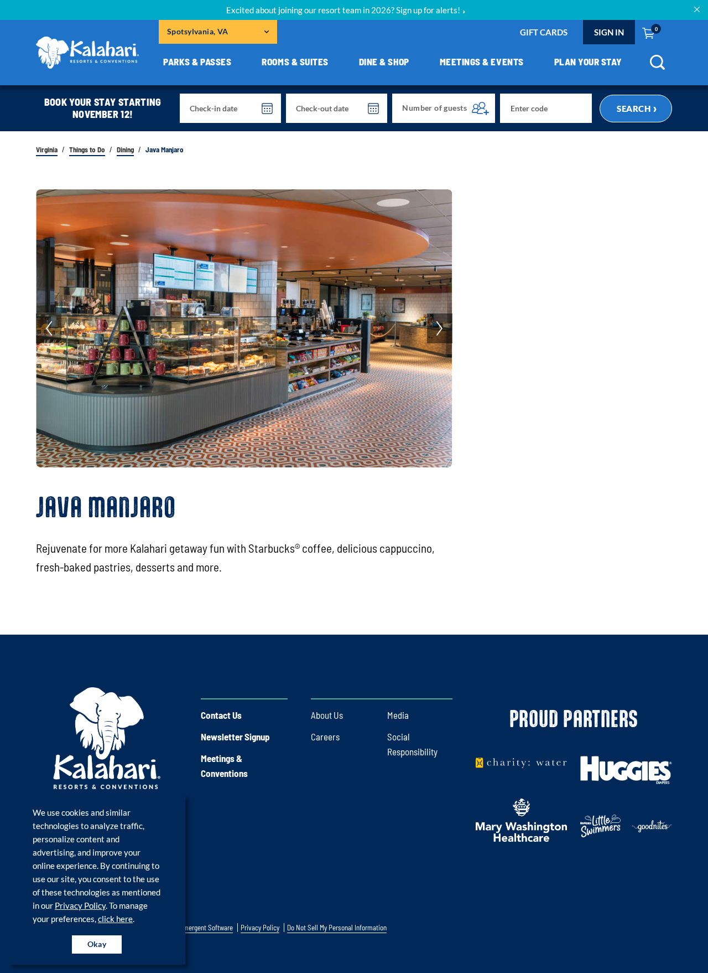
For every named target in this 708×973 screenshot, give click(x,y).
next (439, 328)
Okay (97, 944)
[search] (657, 66)
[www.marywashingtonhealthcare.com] (522, 818)
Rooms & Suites (295, 61)
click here (115, 919)
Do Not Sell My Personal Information (337, 928)
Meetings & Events (482, 61)
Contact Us (221, 714)
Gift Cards (544, 32)
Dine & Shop (384, 61)
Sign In (609, 32)
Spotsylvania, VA (197, 31)
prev (48, 328)
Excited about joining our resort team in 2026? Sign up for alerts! (343, 10)
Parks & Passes (197, 61)
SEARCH (633, 109)
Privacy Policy (80, 905)
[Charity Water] (522, 762)
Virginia (47, 150)
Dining (125, 150)
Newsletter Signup (235, 736)
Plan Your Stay (588, 61)
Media (398, 714)
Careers (325, 736)
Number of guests (434, 107)
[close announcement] (697, 8)
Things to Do (87, 150)
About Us (327, 714)
